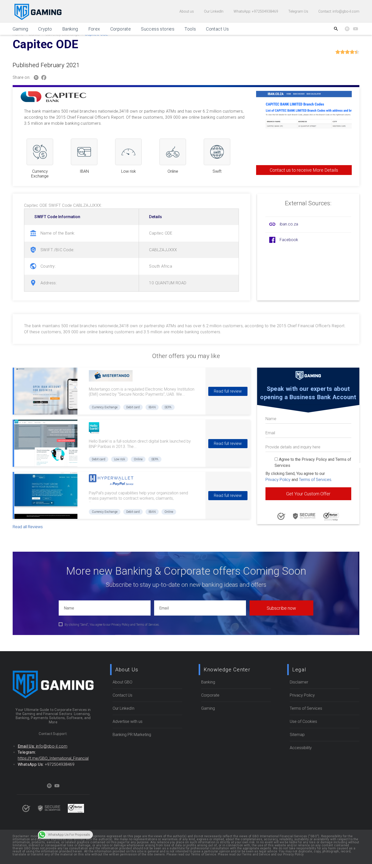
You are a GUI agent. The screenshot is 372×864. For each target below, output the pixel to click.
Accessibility (301, 747)
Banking (70, 29)
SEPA (168, 407)
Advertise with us (127, 721)
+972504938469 (59, 764)
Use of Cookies (303, 721)
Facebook (289, 239)
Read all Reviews (28, 526)
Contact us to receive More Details (304, 170)
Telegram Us (298, 11)
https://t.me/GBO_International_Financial (53, 758)
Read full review (228, 391)
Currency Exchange (104, 407)
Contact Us (217, 29)
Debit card (133, 407)
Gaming (20, 29)
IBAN (152, 407)
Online (138, 459)
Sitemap (297, 734)
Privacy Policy (278, 479)
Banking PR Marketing (132, 734)
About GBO (122, 682)
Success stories (157, 29)
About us (186, 11)
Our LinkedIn (213, 11)
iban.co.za (289, 224)
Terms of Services (315, 479)
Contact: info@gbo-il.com (338, 11)
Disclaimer (299, 682)
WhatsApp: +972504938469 (256, 11)
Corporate (120, 29)
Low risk (119, 459)
